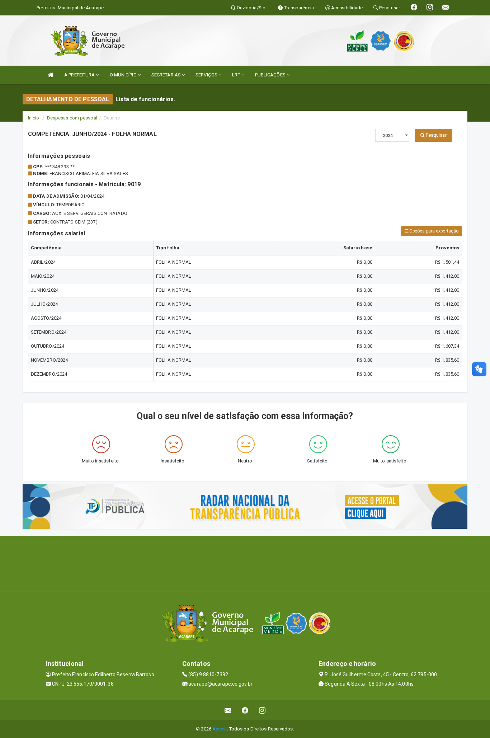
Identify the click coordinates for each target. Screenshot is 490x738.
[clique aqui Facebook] (245, 710)
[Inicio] (50, 75)
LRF (236, 74)
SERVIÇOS (206, 74)
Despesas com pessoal (72, 118)
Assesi (219, 729)
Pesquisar (436, 135)
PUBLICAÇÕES (271, 74)
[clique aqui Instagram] (262, 710)
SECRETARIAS (166, 74)
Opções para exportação (433, 231)
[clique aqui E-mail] (228, 710)
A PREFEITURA (80, 74)
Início (33, 118)
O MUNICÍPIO (124, 74)
